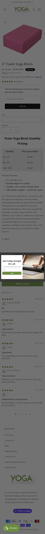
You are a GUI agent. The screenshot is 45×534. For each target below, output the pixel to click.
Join (12, 273)
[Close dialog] (42, 256)
